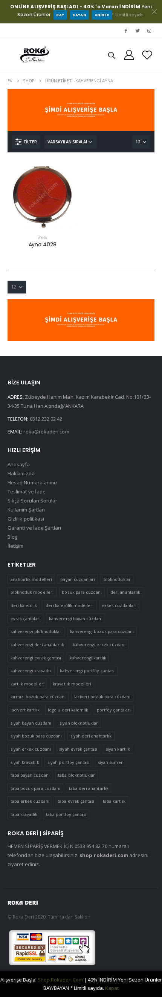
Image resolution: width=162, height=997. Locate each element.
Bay (60, 14)
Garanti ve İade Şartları (34, 527)
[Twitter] (137, 30)
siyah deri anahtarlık (91, 736)
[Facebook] (125, 30)
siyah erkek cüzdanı (31, 749)
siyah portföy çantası (68, 762)
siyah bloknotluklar (79, 723)
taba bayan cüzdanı (30, 775)
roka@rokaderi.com (46, 431)
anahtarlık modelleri (31, 579)
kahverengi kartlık (88, 658)
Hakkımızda (21, 473)
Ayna (42, 237)
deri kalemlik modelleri (70, 605)
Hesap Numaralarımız (33, 482)
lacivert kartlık (25, 710)
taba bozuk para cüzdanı (36, 788)
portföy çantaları (114, 710)
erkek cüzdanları (119, 605)
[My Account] (129, 55)
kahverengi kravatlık (31, 670)
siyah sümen (111, 762)
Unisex (102, 14)
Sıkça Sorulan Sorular (32, 500)
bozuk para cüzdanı (82, 592)
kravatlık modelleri (72, 684)
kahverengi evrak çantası (36, 658)
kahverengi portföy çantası (87, 670)
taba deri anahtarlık (89, 788)
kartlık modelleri (27, 684)
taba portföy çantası (66, 814)
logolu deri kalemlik (68, 710)
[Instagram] (149, 30)
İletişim (16, 545)
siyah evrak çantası (78, 749)
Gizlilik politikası (26, 518)
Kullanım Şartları (26, 509)
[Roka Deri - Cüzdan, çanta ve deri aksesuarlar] (35, 54)
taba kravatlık (24, 814)
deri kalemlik (24, 605)
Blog (12, 536)
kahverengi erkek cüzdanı (99, 644)
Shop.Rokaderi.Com (60, 979)
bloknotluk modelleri (32, 592)
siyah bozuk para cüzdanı (36, 736)
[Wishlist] (147, 55)
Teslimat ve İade (27, 491)
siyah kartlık (118, 749)
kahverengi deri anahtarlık (37, 644)
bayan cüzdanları (77, 579)
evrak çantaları (26, 618)
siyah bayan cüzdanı (31, 723)
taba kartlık (114, 801)
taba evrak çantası (76, 801)
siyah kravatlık (25, 762)
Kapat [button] (112, 988)
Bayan (79, 14)
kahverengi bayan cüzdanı (75, 618)
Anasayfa (19, 464)
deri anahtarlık (125, 592)
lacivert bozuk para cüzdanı (102, 696)
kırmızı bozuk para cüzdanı (38, 696)
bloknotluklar (117, 579)
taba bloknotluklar (76, 775)
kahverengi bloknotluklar (36, 631)
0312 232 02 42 (46, 418)
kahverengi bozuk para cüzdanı (102, 631)
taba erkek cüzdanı (30, 801)
